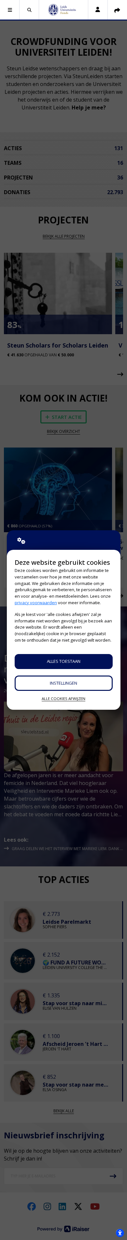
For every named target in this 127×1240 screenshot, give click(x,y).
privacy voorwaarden (36, 603)
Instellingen (63, 683)
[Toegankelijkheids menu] (120, 1233)
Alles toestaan (63, 661)
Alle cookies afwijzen (63, 698)
